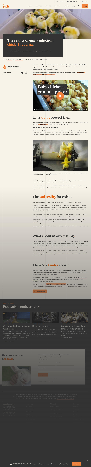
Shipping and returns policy (79, 432)
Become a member (54, 406)
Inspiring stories (30, 442)
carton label (54, 274)
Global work (29, 450)
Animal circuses (30, 429)
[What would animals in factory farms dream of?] (16, 317)
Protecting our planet (31, 445)
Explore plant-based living (56, 416)
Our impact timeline (54, 432)
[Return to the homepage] (6, 6)
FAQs (57, 1)
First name (43, 362)
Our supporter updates (78, 419)
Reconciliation (76, 424)
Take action (38, 6)
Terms (52, 381)
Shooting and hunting (31, 416)
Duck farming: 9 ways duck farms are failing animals (73, 327)
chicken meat (56, 226)
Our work (29, 6)
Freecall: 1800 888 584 (10, 415)
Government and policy (31, 452)
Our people (75, 411)
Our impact (57, 6)
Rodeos (28, 427)
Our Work (10, 59)
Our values (75, 406)
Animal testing (29, 432)
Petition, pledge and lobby (56, 413)
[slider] (52, 109)
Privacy (48, 381)
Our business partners (78, 422)
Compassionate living (31, 440)
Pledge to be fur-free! (41, 326)
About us (66, 6)
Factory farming (18, 59)
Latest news (48, 6)
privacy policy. (78, 457)
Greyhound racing (30, 419)
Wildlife (28, 414)
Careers (75, 414)
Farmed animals (30, 409)
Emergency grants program (32, 447)
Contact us (62, 1)
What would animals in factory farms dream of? (16, 327)
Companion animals (31, 434)
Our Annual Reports (77, 416)
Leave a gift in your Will (55, 418)
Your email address (45, 367)
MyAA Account (78, 444)
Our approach (76, 409)
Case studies (53, 434)
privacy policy (63, 379)
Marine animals (30, 424)
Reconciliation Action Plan (65, 398)
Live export (29, 406)
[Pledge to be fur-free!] (45, 317)
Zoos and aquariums (31, 437)
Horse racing (29, 422)
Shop (73, 6)
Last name (61, 362)
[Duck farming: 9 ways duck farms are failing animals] (74, 317)
